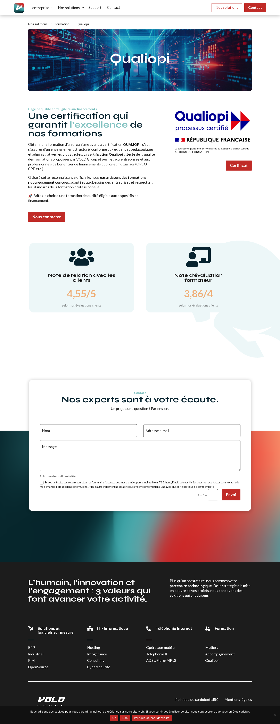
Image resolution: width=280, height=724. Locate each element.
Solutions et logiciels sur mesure (56, 630)
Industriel (35, 654)
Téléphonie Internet (174, 628)
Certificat (239, 165)
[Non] (275, 715)
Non (125, 717)
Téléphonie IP (157, 654)
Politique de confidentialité (196, 699)
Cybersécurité (98, 667)
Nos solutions (227, 7)
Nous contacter (46, 216)
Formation (224, 628)
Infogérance (97, 654)
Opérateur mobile (160, 647)
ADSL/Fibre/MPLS (161, 660)
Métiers (211, 647)
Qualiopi (212, 660)
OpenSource (38, 667)
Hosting (93, 647)
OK (114, 717)
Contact (255, 7)
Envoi (231, 494)
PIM (31, 660)
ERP (31, 647)
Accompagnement (220, 654)
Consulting (96, 660)
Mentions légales (238, 699)
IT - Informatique (112, 628)
